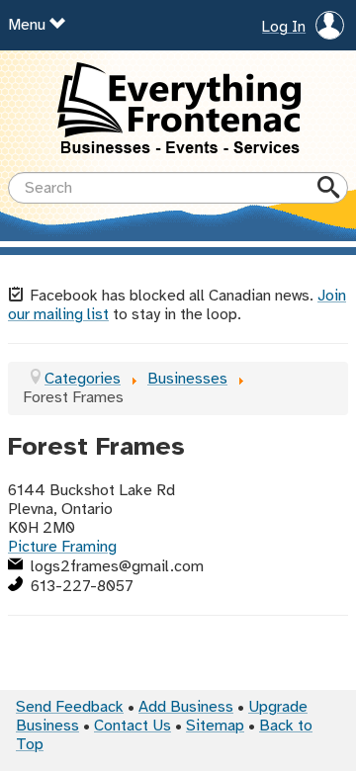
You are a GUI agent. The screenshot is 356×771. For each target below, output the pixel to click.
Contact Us (132, 726)
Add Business (185, 707)
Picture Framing (62, 547)
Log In (284, 28)
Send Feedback (70, 707)
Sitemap (215, 726)
